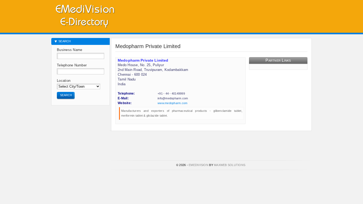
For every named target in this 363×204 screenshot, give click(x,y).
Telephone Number (72, 65)
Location (63, 81)
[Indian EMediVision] (85, 15)
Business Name (69, 50)
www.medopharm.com (172, 103)
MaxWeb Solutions (229, 165)
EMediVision (198, 165)
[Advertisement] (249, 15)
